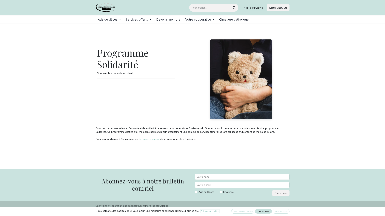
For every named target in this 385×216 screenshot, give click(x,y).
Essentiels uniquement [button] (243, 211)
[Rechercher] (234, 8)
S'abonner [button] (281, 193)
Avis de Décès (206, 192)
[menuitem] (109, 19)
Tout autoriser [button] (263, 211)
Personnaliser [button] (281, 211)
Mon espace (278, 7)
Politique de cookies (210, 211)
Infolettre (228, 192)
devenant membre (149, 139)
